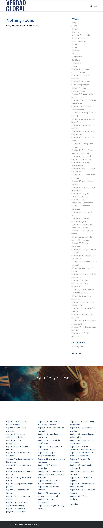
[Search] (89, 5)
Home (74, 44)
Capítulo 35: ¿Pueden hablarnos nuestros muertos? (80, 283)
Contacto (75, 32)
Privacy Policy (77, 63)
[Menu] (95, 5)
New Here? (76, 53)
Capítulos (75, 29)
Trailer (74, 66)
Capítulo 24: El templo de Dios (51, 471)
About (74, 22)
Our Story (75, 60)
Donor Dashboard (79, 41)
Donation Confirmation (81, 35)
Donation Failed (78, 38)
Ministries (75, 50)
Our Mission (76, 56)
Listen (74, 47)
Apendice (75, 25)
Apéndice (74, 504)
